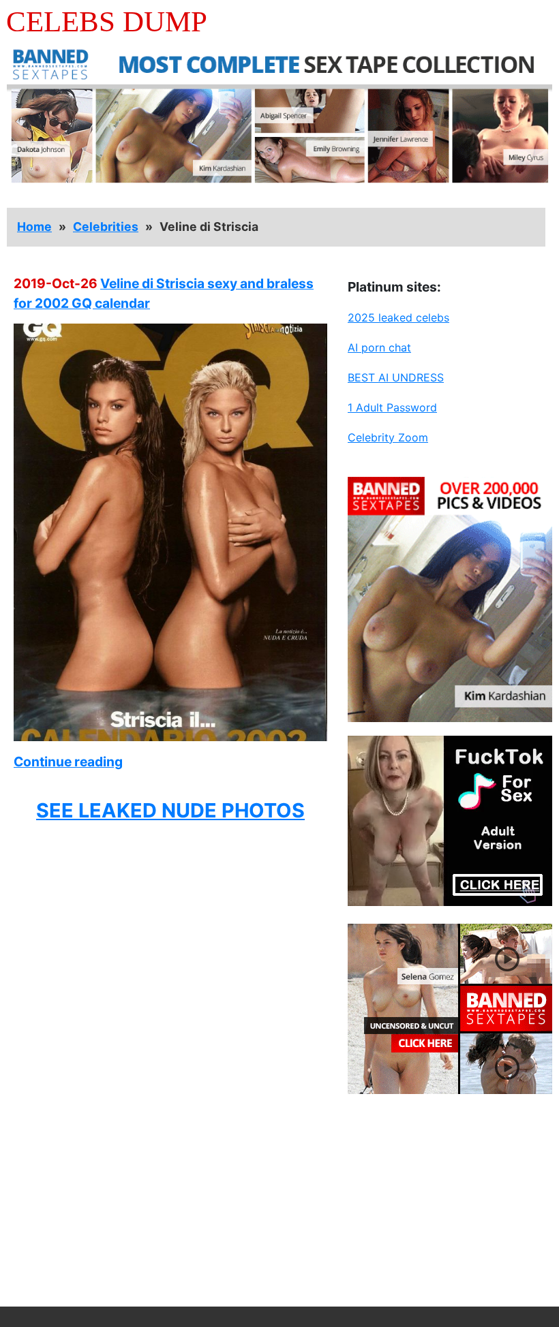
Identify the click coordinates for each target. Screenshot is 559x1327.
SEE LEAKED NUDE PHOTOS (170, 810)
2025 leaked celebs (398, 317)
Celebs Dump (106, 21)
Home (34, 226)
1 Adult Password (392, 407)
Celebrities (105, 226)
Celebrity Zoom (388, 437)
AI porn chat (379, 347)
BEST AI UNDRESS (396, 377)
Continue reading (68, 761)
